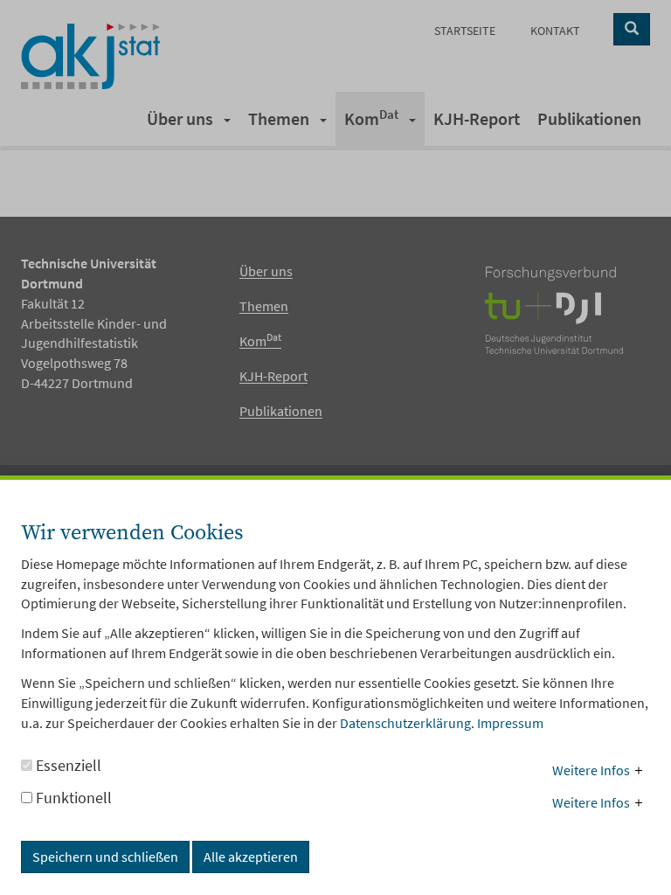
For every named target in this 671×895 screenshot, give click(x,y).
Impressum (510, 723)
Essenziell (66, 765)
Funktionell (72, 797)
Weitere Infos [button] (591, 770)
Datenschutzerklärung (405, 723)
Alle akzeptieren (251, 856)
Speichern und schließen (105, 856)
